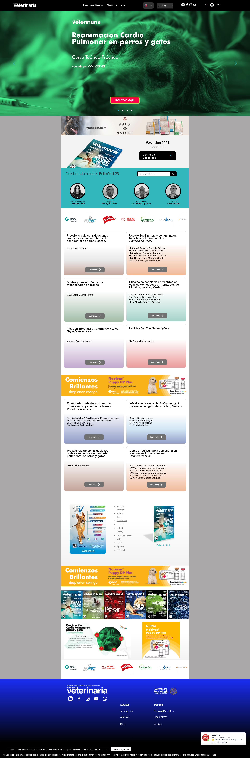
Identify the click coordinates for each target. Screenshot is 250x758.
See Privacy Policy (121, 749)
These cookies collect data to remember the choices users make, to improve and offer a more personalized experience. (58, 749)
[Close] (247, 747)
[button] (182, 327)
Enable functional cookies (205, 754)
